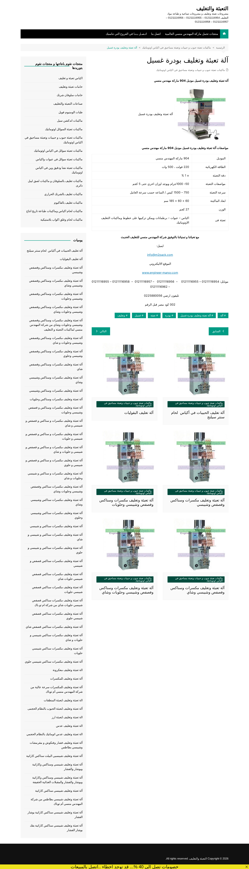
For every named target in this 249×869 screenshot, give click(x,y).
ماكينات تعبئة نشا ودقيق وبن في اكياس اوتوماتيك (59, 170)
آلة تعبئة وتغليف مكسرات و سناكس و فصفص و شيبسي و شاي (54, 423)
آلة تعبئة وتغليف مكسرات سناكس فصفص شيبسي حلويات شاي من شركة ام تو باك (57, 603)
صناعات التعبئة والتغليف (68, 103)
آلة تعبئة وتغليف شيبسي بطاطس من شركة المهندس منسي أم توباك (57, 802)
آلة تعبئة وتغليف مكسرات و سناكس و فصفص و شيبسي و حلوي (54, 463)
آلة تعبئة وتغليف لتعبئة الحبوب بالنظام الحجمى (55, 708)
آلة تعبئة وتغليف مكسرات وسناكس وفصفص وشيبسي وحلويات (56, 296)
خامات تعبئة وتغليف (71, 86)
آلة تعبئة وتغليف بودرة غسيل (195, 315)
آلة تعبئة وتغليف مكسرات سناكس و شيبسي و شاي (55, 537)
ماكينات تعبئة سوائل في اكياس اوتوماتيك (58, 150)
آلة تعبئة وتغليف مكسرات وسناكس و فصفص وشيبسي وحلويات (55, 410)
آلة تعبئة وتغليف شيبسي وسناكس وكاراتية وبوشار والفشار (57, 767)
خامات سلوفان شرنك (70, 95)
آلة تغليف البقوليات (138, 413)
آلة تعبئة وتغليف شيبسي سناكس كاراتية (59, 790)
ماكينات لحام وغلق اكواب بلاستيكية (61, 219)
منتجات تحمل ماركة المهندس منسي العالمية (191, 33)
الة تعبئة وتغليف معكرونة (68, 670)
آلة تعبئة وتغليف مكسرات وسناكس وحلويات (56, 399)
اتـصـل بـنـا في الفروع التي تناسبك (126, 33)
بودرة (168, 315)
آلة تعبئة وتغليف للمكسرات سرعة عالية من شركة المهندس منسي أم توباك (56, 689)
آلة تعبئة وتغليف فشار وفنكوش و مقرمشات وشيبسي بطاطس (56, 745)
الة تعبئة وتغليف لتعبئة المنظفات (63, 700)
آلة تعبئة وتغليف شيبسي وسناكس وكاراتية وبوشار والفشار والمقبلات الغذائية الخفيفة (57, 780)
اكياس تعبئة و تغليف (71, 78)
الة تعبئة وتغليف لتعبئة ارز (67, 717)
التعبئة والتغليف (212, 8)
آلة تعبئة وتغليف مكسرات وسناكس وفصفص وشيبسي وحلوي (56, 354)
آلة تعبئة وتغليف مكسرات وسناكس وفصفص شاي (56, 367)
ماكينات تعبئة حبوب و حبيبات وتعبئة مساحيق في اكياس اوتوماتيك (190, 70)
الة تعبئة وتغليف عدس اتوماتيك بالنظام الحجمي (54, 734)
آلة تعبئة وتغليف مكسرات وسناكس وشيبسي (56, 390)
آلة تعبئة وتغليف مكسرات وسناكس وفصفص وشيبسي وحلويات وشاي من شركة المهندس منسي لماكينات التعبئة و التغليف (56, 325)
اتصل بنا (156, 33)
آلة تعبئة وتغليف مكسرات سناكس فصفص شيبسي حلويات (57, 589)
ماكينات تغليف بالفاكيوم (68, 202)
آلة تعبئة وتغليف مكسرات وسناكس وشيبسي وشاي (56, 380)
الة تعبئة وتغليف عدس (69, 725)
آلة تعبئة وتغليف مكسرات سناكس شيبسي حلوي (54, 661)
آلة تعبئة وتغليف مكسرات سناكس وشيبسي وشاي (57, 502)
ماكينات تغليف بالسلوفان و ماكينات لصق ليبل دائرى (55, 183)
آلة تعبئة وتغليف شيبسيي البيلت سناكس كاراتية (54, 755)
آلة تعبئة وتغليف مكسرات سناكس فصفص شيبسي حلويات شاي (57, 576)
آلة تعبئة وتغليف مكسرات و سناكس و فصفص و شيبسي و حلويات (54, 436)
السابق (216, 331)
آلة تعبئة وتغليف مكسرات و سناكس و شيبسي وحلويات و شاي (55, 476)
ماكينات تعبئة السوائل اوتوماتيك (64, 129)
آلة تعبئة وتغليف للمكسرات (66, 678)
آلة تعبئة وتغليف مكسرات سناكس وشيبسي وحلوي (57, 515)
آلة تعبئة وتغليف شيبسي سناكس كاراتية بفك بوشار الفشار (56, 828)
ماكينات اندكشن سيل (70, 120)
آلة (221, 315)
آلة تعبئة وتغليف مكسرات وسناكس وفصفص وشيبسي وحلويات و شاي (56, 340)
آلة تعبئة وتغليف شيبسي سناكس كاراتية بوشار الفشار (55, 815)
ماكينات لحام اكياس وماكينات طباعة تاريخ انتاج (54, 211)
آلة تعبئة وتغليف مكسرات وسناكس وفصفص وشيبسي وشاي (56, 283)
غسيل (138, 315)
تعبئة (153, 315)
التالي (103, 331)
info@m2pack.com (160, 255)
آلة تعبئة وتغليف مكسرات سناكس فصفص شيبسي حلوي (57, 616)
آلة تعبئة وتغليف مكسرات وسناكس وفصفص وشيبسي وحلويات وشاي (56, 309)
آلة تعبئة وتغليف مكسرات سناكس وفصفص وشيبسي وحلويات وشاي (57, 489)
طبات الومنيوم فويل (71, 112)
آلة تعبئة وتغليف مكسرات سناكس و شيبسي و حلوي (55, 550)
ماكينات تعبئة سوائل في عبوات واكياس (59, 159)
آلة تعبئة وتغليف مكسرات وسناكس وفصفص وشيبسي (56, 270)
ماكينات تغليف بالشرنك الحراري (63, 194)
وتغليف (121, 315)
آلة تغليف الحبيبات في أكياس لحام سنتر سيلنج (55, 250)
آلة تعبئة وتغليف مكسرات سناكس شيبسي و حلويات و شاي (56, 637)
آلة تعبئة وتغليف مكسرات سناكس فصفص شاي (54, 626)
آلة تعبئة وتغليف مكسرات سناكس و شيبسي (56, 526)
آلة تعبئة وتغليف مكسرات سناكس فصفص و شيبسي (56, 563)
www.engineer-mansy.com (160, 272)
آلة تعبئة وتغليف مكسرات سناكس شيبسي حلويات (57, 651)
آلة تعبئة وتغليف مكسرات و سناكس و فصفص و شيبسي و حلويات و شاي (54, 449)
